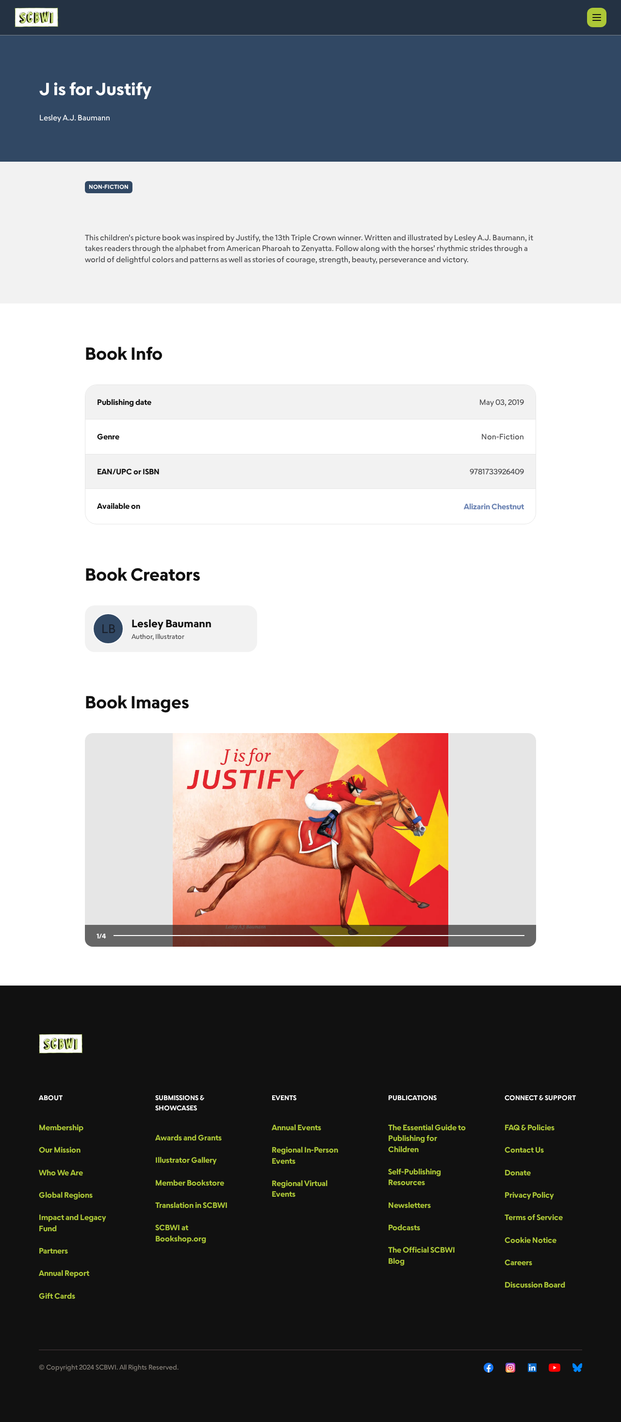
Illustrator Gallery (185, 1160)
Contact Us (524, 1149)
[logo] (36, 17)
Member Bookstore (189, 1183)
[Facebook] (488, 1367)
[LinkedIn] (532, 1367)
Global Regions (66, 1195)
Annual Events (296, 1127)
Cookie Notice (530, 1240)
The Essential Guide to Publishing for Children (427, 1138)
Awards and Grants (188, 1137)
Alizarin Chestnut (494, 506)
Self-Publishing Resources (414, 1177)
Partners (53, 1250)
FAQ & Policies (530, 1127)
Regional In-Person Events (305, 1155)
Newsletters (409, 1205)
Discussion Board (535, 1284)
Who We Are (61, 1172)
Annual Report (64, 1273)
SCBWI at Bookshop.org (180, 1232)
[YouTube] (554, 1367)
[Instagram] (511, 1367)
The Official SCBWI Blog (421, 1255)
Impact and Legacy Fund (72, 1222)
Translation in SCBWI (191, 1205)
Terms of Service (534, 1217)
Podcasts (404, 1227)
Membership (61, 1127)
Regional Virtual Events (299, 1188)
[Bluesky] (577, 1367)
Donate (518, 1172)
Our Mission (60, 1149)
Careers (518, 1262)
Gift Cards (57, 1296)
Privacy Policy (529, 1195)
